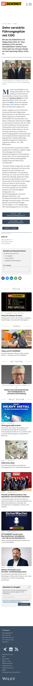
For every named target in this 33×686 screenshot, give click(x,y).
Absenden (24, 604)
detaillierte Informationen (13, 260)
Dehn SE (4, 237)
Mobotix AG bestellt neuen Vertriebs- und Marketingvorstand (13, 571)
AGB (4, 670)
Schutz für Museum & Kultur (11, 316)
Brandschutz (12, 492)
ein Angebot (8, 256)
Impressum (7, 665)
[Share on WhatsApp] (15, 278)
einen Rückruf (9, 258)
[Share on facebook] (3, 278)
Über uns (6, 661)
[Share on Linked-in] (11, 278)
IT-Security (8, 640)
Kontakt (6, 659)
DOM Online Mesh (8, 463)
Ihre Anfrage (7, 265)
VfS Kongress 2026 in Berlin (11, 425)
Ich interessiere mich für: (11, 253)
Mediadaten (7, 663)
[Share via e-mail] (20, 278)
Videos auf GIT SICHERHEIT (10, 351)
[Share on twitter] (7, 278)
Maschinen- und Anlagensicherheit (16, 222)
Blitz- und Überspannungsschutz (16, 214)
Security (10, 423)
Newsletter (7, 654)
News (15, 24)
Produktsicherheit (11, 672)
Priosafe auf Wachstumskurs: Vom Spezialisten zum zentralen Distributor (15, 496)
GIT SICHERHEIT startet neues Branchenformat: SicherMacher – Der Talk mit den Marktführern (13, 536)
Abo (4, 657)
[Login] (27, 4)
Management (11, 532)
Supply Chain (10, 228)
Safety (5, 642)
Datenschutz (8, 668)
